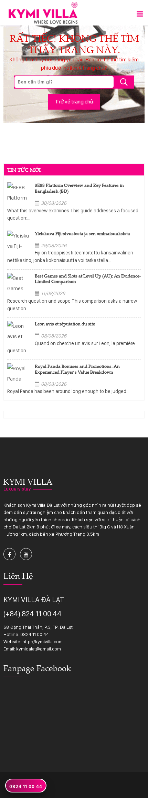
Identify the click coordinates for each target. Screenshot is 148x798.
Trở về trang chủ (74, 101)
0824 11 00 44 (34, 634)
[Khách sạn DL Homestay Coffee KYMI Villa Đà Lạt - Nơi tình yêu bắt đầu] (43, 12)
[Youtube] (26, 554)
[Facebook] (9, 554)
